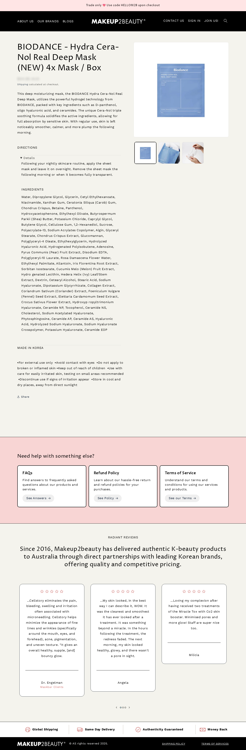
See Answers (36, 498)
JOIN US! (211, 20)
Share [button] (25, 396)
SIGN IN (194, 20)
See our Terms (180, 498)
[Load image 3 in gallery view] (193, 153)
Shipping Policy (173, 743)
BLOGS (68, 21)
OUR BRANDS (48, 21)
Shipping (22, 84)
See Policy (106, 498)
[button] (225, 21)
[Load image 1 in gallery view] (145, 153)
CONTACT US (173, 20)
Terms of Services (215, 743)
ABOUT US (25, 21)
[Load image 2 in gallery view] (169, 153)
